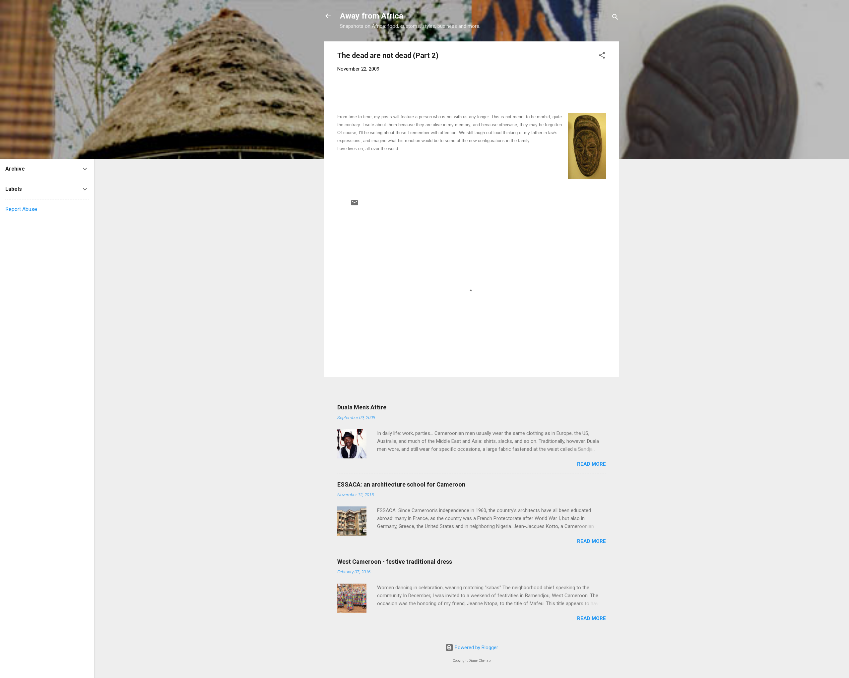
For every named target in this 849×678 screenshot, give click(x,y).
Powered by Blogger (475, 648)
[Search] (615, 18)
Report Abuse (21, 209)
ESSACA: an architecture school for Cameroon (401, 484)
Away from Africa (371, 16)
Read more (591, 464)
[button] (602, 56)
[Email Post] (355, 205)
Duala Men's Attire (361, 407)
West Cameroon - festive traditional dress (394, 561)
